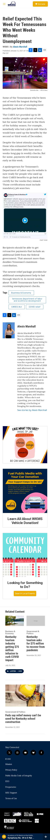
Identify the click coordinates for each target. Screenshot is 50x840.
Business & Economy (21, 293)
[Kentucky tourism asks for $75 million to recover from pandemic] (36, 621)
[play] (4, 836)
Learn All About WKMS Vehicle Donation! (24, 521)
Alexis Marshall (20, 46)
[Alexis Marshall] (9, 330)
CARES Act (16, 307)
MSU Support (11, 793)
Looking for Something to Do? (25, 585)
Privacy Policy (11, 770)
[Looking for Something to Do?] (25, 555)
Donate (41, 4)
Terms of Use (11, 799)
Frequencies (10, 787)
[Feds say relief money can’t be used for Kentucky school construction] (25, 696)
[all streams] (46, 836)
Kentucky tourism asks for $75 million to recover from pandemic (36, 643)
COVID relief (35, 307)
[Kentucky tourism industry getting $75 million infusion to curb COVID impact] (14, 621)
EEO (7, 781)
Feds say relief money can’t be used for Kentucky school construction (23, 719)
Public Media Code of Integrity (18, 776)
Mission (8, 764)
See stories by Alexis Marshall (32, 410)
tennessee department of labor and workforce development (27, 300)
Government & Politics (33, 632)
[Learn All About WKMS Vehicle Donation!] (25, 491)
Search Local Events (25, 593)
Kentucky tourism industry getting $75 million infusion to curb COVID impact (12, 648)
